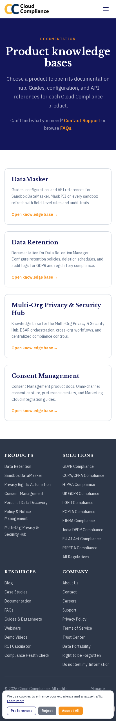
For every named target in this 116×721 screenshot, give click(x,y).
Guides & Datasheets (23, 619)
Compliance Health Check (27, 655)
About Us (71, 583)
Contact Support (82, 120)
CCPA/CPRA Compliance (83, 475)
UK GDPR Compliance (81, 493)
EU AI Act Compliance (82, 538)
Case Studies (16, 592)
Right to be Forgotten (82, 655)
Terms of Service (77, 628)
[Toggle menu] (105, 9)
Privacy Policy (74, 619)
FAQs (66, 128)
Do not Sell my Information (86, 664)
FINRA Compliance (79, 520)
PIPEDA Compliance (80, 547)
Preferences (21, 711)
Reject (47, 711)
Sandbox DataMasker (23, 475)
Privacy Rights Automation (28, 484)
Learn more (15, 701)
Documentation (18, 601)
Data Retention (18, 466)
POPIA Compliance (79, 511)
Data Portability (77, 646)
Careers (70, 601)
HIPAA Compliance (79, 484)
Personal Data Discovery (26, 502)
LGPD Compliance (78, 502)
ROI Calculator (18, 646)
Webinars (13, 628)
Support (70, 610)
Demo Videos (16, 637)
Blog (9, 583)
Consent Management (24, 493)
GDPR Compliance (78, 466)
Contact (70, 592)
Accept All (70, 711)
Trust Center (74, 637)
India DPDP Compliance (83, 529)
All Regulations (76, 556)
